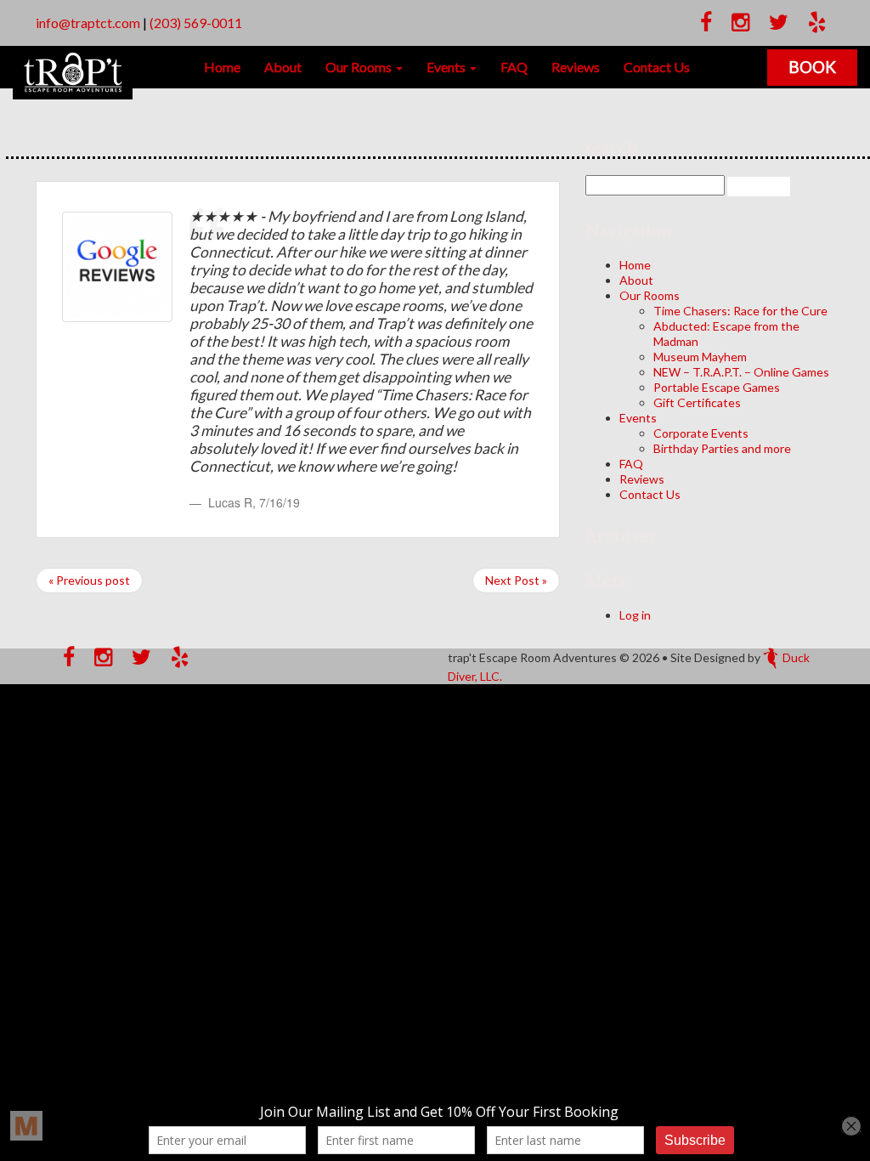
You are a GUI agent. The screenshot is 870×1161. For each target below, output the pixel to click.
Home (222, 67)
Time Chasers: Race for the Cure (740, 310)
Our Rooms (359, 67)
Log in (635, 615)
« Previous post (89, 580)
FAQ (514, 67)
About (283, 67)
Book (812, 66)
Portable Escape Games (716, 387)
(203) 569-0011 (196, 22)
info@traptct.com (88, 22)
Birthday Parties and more (722, 448)
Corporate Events (701, 433)
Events (447, 67)
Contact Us (657, 67)
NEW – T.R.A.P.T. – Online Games (741, 372)
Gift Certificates (697, 402)
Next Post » (516, 580)
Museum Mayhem (700, 356)
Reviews (575, 67)
